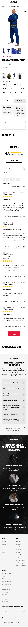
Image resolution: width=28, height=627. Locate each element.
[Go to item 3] (14, 51)
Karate (3, 552)
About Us (18, 546)
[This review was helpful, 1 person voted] (20, 247)
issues (18, 179)
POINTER (17, 622)
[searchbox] (12, 168)
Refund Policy (5, 596)
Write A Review (14, 160)
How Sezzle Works (6, 584)
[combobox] (18, 186)
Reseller (18, 552)
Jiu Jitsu (4, 544)
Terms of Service (6, 589)
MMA (3, 549)
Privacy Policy (5, 587)
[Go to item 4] (18, 51)
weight (12, 179)
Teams (3, 555)
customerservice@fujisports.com (10, 374)
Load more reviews (14, 333)
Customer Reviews (20, 560)
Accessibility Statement (5, 593)
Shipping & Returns (6, 581)
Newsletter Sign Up (20, 563)
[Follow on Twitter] (7, 618)
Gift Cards (4, 541)
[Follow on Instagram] (10, 618)
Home (3, 6)
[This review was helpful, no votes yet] (20, 216)
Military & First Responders (5, 600)
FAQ (3, 579)
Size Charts (4, 576)
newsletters (18, 112)
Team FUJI (18, 541)
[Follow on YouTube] (14, 618)
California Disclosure (21, 565)
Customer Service (6, 573)
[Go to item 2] (9, 51)
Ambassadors (19, 557)
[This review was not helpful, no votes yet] (23, 216)
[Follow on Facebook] (3, 618)
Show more (6, 183)
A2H (7, 6)
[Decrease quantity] (4, 101)
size (8, 179)
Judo (3, 546)
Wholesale (18, 549)
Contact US (18, 555)
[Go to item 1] (4, 51)
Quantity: (4, 97)
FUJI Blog (18, 544)
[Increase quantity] (11, 101)
